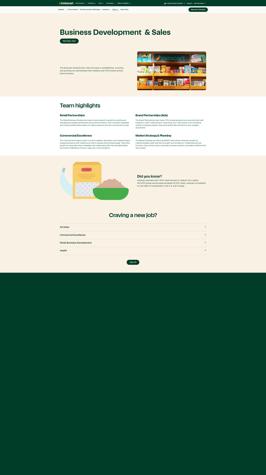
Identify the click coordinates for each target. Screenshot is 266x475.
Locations (105, 9)
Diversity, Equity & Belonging (90, 9)
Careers (61, 9)
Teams (114, 9)
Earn (100, 3)
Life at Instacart (73, 9)
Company (109, 3)
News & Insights (122, 3)
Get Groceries (199, 3)
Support (189, 3)
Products (91, 3)
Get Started (79, 3)
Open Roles (124, 9)
